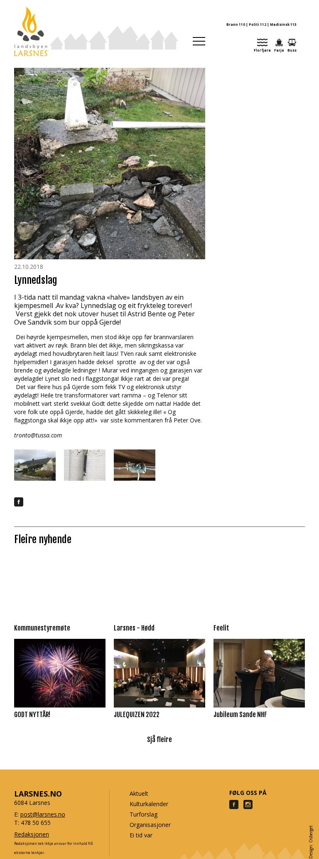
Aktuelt (139, 793)
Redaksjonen (31, 834)
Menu (199, 41)
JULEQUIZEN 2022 (137, 714)
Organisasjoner (150, 825)
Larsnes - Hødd (134, 628)
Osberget (311, 834)
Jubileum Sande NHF (240, 714)
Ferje (279, 50)
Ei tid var (141, 835)
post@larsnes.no (42, 814)
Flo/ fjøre (262, 50)
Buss (292, 50)
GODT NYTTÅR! (32, 714)
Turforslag (143, 814)
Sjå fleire (159, 739)
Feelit (221, 628)
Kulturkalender (149, 804)
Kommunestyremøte (42, 628)
